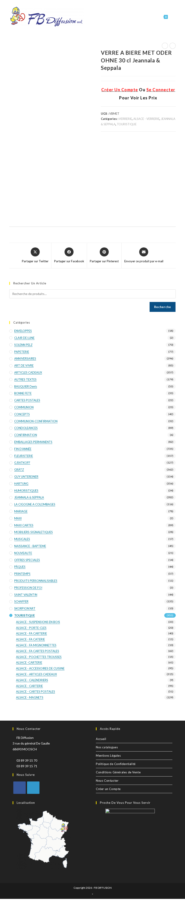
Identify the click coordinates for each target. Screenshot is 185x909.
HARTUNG (21, 483)
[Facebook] (19, 787)
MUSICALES (22, 539)
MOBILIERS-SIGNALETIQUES (33, 532)
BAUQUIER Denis (25, 386)
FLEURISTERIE (23, 456)
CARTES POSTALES (27, 400)
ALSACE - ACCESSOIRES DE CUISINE (40, 668)
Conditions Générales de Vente (118, 772)
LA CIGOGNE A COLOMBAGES (34, 504)
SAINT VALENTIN (25, 594)
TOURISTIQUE (126, 124)
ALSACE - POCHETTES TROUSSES (39, 657)
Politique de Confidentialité (116, 764)
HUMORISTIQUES (26, 490)
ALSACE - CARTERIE (29, 686)
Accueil (101, 739)
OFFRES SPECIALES (27, 560)
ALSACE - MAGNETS (29, 697)
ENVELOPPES (23, 331)
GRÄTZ (19, 469)
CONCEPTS (22, 414)
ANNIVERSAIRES (25, 358)
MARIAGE (21, 511)
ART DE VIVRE (24, 365)
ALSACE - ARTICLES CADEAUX (36, 674)
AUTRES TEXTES (25, 379)
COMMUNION (24, 407)
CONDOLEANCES (26, 428)
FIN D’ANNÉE (22, 449)
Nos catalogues (107, 747)
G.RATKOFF (22, 462)
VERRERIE (125, 119)
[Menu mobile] (172, 17)
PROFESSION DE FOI (28, 587)
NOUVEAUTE (23, 553)
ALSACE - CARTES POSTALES (35, 691)
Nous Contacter (107, 780)
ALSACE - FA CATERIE (30, 639)
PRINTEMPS (22, 574)
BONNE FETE (23, 393)
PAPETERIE (21, 352)
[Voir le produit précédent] (165, 46)
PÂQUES (19, 567)
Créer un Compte (108, 789)
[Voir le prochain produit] (172, 46)
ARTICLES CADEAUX (28, 372)
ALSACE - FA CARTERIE (31, 633)
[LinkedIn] (33, 787)
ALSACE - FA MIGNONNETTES (36, 645)
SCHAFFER (21, 601)
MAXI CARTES (23, 525)
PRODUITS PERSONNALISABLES (35, 580)
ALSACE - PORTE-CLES (31, 628)
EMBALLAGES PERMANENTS (33, 442)
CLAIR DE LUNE (24, 338)
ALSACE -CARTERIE (29, 662)
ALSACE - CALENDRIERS (32, 680)
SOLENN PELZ (23, 345)
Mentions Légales (108, 755)
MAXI (18, 518)
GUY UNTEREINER (26, 476)
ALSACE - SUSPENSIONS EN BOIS (38, 622)
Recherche (162, 307)
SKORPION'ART (24, 608)
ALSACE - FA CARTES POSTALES (37, 651)
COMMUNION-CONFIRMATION (36, 421)
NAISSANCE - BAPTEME (30, 546)
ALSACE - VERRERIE (146, 119)
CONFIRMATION (25, 435)
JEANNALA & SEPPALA (29, 497)
